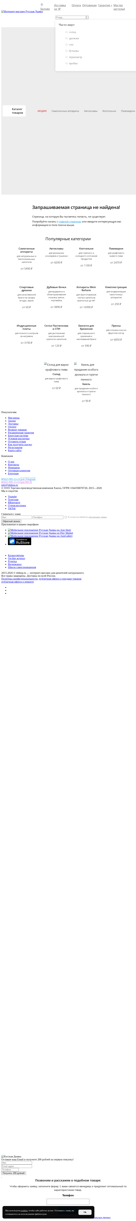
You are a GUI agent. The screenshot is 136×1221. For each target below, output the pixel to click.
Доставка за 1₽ (60, 5)
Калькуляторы (16, 555)
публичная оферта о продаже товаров (60, 578)
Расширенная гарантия (21, 432)
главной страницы (70, 221)
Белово (45, 5)
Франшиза (14, 467)
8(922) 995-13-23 (10, 479)
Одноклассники (17, 505)
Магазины (14, 417)
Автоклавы (91, 111)
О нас (11, 461)
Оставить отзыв (17, 441)
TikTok (12, 508)
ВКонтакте (14, 502)
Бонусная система (18, 435)
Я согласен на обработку (87, 517)
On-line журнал (16, 558)
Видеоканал (15, 564)
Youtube (12, 496)
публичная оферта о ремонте (17, 581)
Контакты (13, 464)
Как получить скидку (20, 444)
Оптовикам (89, 5)
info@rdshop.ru (9, 485)
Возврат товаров (17, 429)
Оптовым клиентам (19, 470)
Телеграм (13, 499)
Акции (42, 111)
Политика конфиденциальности (19, 578)
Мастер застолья (119, 5)
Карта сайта (14, 450)
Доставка (13, 423)
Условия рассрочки (19, 438)
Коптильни (109, 111)
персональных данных (98, 517)
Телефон (68, 1195)
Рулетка (12, 561)
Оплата (76, 5)
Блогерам (13, 473)
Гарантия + (105, 5)
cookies (24, 1210)
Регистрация (15, 447)
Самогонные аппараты (65, 111)
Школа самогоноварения (22, 567)
